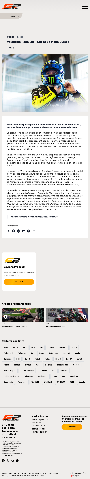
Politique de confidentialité (37, 473)
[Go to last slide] (6, 317)
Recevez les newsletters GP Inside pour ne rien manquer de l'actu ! (74, 419)
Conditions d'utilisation (17, 473)
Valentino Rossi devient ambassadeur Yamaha (33, 217)
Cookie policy (53, 473)
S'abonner (72, 427)
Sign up (4, 473)
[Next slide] (84, 317)
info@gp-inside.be (39, 429)
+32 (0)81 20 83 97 (39, 432)
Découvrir (19, 282)
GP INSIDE (10, 37)
